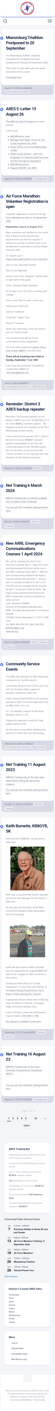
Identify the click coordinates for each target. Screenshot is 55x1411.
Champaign (14, 1295)
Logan (12, 1308)
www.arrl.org (12, 631)
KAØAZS (27, 88)
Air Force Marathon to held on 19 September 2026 (26, 217)
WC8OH (29, 440)
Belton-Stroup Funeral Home (24, 990)
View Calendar (11, 1276)
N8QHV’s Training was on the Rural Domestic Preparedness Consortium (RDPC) (24, 1070)
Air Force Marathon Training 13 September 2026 (29, 1242)
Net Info (37, 468)
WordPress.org (19, 1359)
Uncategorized (40, 179)
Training (9, 526)
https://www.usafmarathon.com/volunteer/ (27, 259)
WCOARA (27, 1016)
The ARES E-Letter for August (20, 121)
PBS (37, 1016)
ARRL (34, 642)
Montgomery (14, 1315)
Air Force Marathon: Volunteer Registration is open (27, 201)
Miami (11, 1312)
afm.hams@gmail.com (17, 372)
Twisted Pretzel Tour (24, 1270)
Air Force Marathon (23, 1252)
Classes (43, 642)
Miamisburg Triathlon (24, 1261)
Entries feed (17, 1348)
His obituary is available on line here (23, 1021)
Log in (14, 1343)
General (41, 1032)
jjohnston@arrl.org (15, 628)
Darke (11, 1302)
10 (35, 1118)
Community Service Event (17, 91)
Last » (27, 1125)
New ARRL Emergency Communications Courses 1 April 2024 (25, 548)
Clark (11, 1298)
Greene (12, 1305)
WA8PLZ (19, 423)
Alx (43, 1400)
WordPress (26, 1400)
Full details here (13, 77)
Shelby (12, 1322)
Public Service (38, 386)
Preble (12, 1319)
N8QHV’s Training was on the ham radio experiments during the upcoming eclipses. (25, 781)
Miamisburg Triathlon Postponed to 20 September (24, 43)
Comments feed (19, 1354)
